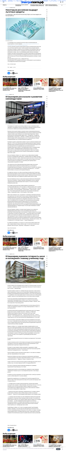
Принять (58, 449)
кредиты (11, 67)
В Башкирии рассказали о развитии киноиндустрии (21, 5)
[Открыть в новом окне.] (10, 73)
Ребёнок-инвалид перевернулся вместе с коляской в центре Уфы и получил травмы (51, 5)
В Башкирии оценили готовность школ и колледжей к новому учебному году (37, 5)
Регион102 (7, 7)
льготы (14, 67)
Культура (7, 94)
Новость (5, 4)
